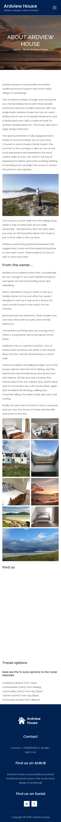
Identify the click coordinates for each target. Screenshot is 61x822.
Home (16, 49)
